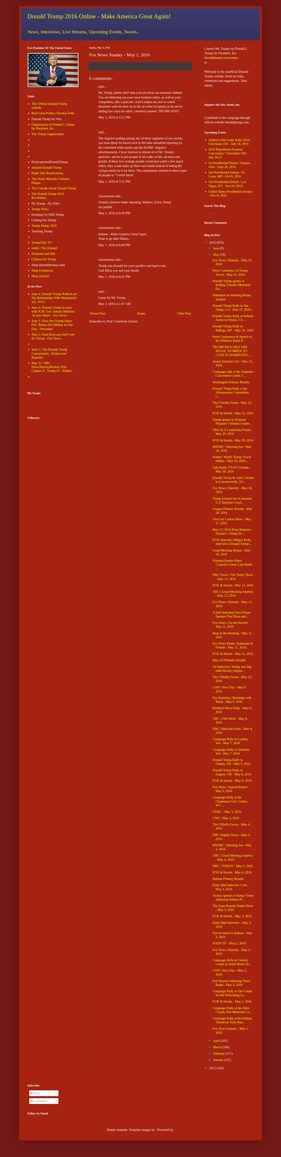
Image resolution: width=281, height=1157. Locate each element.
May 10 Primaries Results (229, 660)
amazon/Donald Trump (46, 167)
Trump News (40, 209)
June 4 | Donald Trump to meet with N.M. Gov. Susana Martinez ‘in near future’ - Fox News (53, 311)
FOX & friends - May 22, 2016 (232, 413)
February (219, 1053)
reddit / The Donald (44, 248)
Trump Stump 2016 (44, 225)
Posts (36, 1093)
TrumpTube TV (41, 242)
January (218, 1060)
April (216, 1040)
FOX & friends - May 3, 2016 (232, 916)
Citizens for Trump (43, 259)
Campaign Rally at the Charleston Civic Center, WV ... (229, 801)
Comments (40, 1101)
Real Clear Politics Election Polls (52, 113)
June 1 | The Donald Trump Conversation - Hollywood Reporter (49, 353)
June (216, 248)
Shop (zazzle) (40, 276)
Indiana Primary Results (228, 878)
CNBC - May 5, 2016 (226, 811)
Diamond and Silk (43, 253)
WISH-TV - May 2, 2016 (229, 943)
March (217, 1047)
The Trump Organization (47, 134)
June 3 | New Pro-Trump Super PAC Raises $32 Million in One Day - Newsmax (52, 324)
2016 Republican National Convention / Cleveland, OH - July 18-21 (228, 153)
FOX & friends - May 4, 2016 (232, 872)
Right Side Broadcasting (47, 173)
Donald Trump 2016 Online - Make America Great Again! (99, 16)
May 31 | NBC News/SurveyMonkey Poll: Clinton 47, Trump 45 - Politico (51, 367)
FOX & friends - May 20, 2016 (232, 440)
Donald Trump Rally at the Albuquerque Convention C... (230, 392)
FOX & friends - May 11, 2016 (232, 654)
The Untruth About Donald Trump (53, 188)
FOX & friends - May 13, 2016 (232, 585)
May (216, 254)
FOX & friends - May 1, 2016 (232, 1001)
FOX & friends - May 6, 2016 (232, 780)
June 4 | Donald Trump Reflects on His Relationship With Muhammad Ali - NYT (54, 297)
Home (141, 313)
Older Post (184, 313)
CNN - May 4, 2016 (225, 818)
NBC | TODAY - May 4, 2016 (232, 866)
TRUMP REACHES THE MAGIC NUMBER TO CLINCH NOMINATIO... (231, 351)
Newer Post (97, 313)
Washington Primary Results (230, 382)
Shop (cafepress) (42, 270)
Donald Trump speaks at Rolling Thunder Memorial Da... (231, 285)
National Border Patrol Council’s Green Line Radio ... (232, 564)
